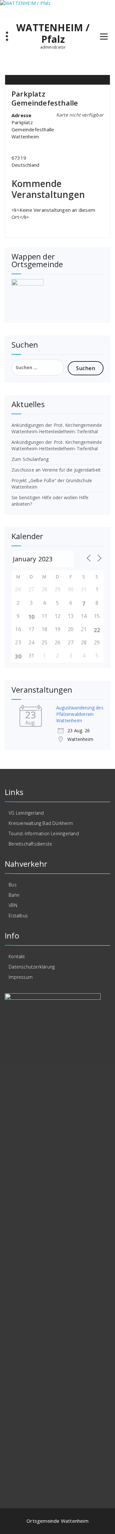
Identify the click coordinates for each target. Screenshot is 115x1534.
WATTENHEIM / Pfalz (52, 33)
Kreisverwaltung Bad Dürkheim (41, 823)
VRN (13, 905)
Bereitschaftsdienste (30, 844)
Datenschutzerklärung (32, 967)
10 (31, 617)
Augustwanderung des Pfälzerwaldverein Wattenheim (79, 714)
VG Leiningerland (26, 813)
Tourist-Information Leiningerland (44, 833)
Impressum (21, 977)
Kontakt (17, 956)
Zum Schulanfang (30, 459)
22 (97, 630)
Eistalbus (18, 915)
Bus (13, 885)
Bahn (14, 895)
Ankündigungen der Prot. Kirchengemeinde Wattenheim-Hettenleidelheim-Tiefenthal (57, 428)
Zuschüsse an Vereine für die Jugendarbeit (56, 470)
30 (18, 656)
